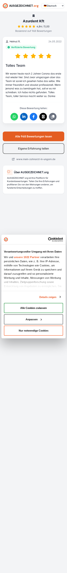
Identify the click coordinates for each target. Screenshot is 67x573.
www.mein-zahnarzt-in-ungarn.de (35, 159)
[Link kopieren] (53, 116)
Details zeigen (47, 296)
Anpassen (32, 319)
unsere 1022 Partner (27, 256)
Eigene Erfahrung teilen (33, 148)
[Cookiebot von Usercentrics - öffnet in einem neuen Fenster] (48, 239)
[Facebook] (33, 116)
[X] (43, 116)
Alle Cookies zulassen (33, 307)
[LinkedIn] (24, 116)
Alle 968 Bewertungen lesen (33, 136)
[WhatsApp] (14, 116)
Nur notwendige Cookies (33, 330)
